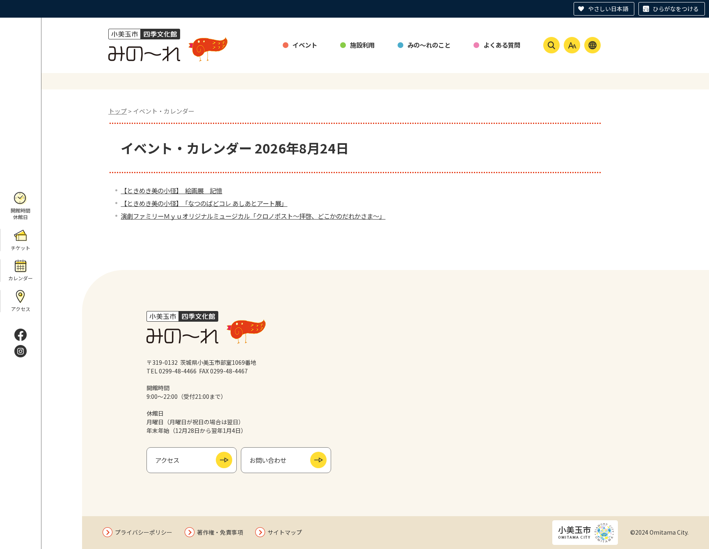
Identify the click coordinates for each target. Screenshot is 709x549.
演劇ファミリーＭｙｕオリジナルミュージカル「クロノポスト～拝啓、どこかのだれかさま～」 (253, 215)
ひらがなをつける (676, 9)
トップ (117, 111)
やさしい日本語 (608, 9)
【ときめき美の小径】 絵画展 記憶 (171, 190)
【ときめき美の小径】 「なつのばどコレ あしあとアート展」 (204, 203)
